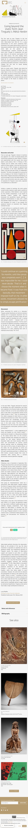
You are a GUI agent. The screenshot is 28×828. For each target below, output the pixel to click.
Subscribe (23, 802)
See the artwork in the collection (7, 82)
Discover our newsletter (8, 825)
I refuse (19, 826)
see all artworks (14, 791)
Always (15, 530)
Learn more (10, 822)
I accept (24, 826)
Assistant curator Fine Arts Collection (10, 593)
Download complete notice (13, 602)
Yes (11, 530)
